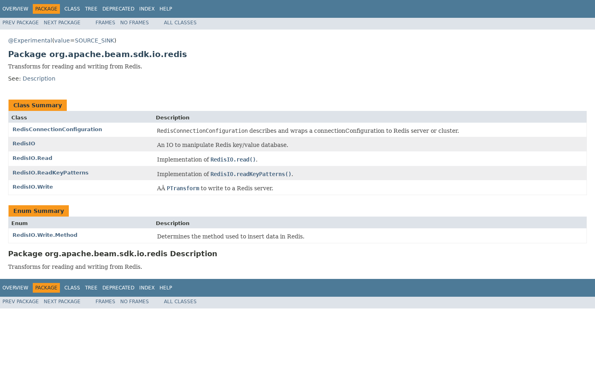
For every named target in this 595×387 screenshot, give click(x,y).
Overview (15, 9)
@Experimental (30, 40)
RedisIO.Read (32, 158)
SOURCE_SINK (94, 40)
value (62, 40)
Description (39, 78)
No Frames (134, 23)
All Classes (180, 23)
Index (147, 9)
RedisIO (24, 143)
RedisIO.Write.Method (45, 235)
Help (165, 9)
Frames (105, 23)
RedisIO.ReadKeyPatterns (51, 173)
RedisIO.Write (33, 187)
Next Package (62, 23)
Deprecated (118, 9)
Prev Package (20, 23)
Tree (91, 9)
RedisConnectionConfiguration (57, 129)
